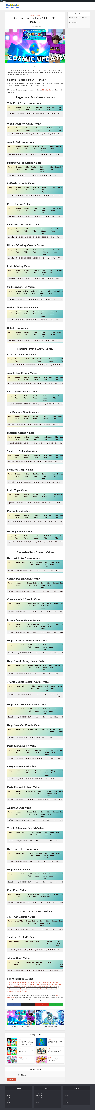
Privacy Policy (39, 1093)
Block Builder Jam (73, 22)
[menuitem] (1, 1)
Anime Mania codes (50, 984)
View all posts (11, 1079)
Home (54, 6)
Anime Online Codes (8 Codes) (22, 987)
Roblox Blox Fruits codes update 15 (18, 984)
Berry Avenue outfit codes (19, 991)
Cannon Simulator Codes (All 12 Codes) (45, 987)
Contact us (38, 1104)
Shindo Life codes (52, 982)
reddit (66, 1100)
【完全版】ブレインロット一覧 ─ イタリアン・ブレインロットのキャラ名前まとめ (26, 1043)
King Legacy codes (37, 984)
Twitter (66, 1095)
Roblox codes (11, 982)
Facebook (67, 1093)
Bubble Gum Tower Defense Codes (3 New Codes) (23, 989)
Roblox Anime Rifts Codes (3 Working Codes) (31, 982)
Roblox (60, 6)
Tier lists (79, 6)
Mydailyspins (47, 90)
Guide (73, 6)
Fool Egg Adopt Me (23, 1058)
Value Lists (66, 6)
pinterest (66, 1097)
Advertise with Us (39, 1097)
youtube (66, 1102)
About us (37, 1100)
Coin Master (86, 6)
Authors (37, 1102)
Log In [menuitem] (4, 1)
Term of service (39, 1095)
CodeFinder (38, 26)
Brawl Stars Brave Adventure (75, 26)
